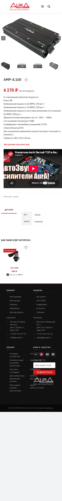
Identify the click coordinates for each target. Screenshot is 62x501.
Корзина (13, 304)
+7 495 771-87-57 (18, 334)
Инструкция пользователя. (17, 144)
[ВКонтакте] (35, 354)
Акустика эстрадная (14, 370)
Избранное (15, 308)
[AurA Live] (53, 354)
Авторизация (15, 296)
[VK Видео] (41, 354)
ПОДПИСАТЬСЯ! (45, 372)
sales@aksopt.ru (44, 337)
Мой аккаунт (15, 300)
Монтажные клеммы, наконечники (15, 388)
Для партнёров (16, 312)
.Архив (15, 196)
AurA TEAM (40, 300)
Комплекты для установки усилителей (16, 363)
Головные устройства (15, 355)
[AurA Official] (47, 354)
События (40, 312)
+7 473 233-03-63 (45, 334)
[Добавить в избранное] (26, 80)
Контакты (40, 308)
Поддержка (41, 304)
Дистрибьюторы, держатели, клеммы (17, 379)
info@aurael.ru (16, 337)
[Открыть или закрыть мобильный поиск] (49, 6)
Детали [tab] (9, 210)
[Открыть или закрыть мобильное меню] (43, 6)
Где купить (41, 296)
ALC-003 (14, 268)
